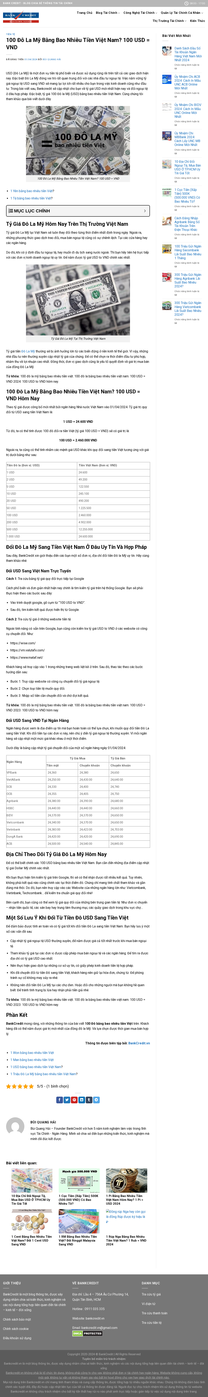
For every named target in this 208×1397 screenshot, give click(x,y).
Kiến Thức (197, 21)
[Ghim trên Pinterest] (74, 1100)
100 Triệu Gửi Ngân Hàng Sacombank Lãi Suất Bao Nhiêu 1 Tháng (187, 252)
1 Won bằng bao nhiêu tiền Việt (32, 1053)
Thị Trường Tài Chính (168, 21)
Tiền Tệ (10, 34)
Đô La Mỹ (28, 351)
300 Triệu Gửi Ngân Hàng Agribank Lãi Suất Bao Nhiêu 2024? (187, 280)
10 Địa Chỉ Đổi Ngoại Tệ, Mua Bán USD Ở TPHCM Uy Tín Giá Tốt (187, 167)
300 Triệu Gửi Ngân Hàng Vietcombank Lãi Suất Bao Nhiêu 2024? (187, 309)
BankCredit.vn (139, 1043)
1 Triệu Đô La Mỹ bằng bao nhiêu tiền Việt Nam (43, 1074)
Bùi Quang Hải (52, 59)
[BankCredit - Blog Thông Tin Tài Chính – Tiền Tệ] (21, 17)
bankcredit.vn (95, 1318)
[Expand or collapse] (144, 211)
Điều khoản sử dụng (17, 1338)
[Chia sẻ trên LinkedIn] (81, 1100)
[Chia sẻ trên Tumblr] (89, 1100)
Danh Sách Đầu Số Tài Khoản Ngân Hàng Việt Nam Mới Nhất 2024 (188, 54)
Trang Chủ (84, 13)
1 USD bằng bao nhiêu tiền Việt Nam (35, 1067)
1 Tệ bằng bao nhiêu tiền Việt (30, 198)
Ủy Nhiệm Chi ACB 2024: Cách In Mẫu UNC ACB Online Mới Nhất (187, 82)
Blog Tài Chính (106, 13)
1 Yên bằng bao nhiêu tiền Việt (31, 191)
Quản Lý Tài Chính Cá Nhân (180, 13)
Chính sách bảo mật (17, 1319)
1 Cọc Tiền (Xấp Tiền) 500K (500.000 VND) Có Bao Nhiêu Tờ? (187, 195)
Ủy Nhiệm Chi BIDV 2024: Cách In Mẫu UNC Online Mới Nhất (187, 111)
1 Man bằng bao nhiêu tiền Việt (32, 1060)
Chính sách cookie (16, 1329)
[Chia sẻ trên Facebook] (59, 1100)
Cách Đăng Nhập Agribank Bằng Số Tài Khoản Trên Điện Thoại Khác (187, 224)
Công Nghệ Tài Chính (139, 13)
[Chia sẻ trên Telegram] (96, 1100)
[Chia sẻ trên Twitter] (67, 1100)
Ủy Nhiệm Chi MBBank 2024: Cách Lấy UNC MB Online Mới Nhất (187, 139)
